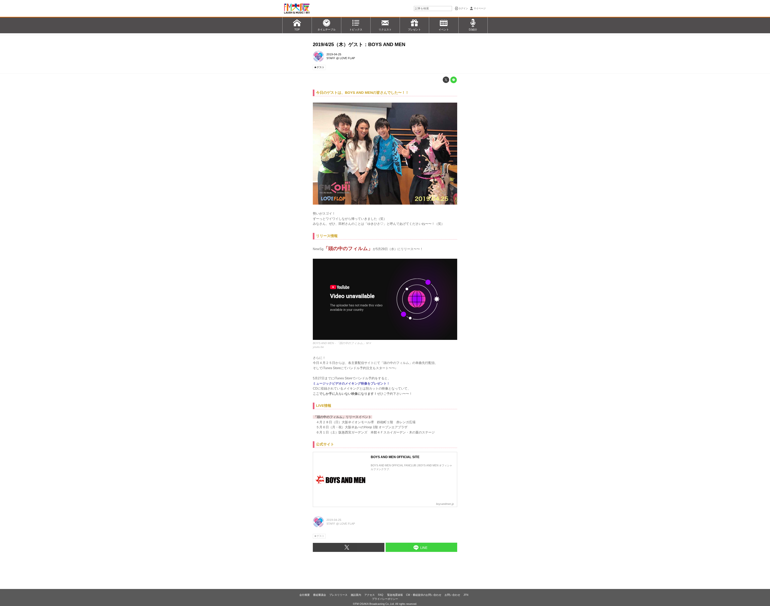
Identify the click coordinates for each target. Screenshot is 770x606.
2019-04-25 (333, 54)
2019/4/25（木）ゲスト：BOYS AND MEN (359, 44)
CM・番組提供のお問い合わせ (423, 594)
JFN (465, 594)
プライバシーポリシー (385, 598)
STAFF (330, 58)
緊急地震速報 (395, 594)
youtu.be (318, 346)
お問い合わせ (452, 594)
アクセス (369, 594)
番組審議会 (319, 594)
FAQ (381, 594)
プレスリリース (338, 594)
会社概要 (304, 594)
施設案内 (356, 594)
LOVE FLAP (347, 58)
